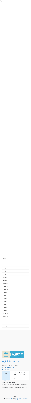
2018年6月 (5, 298)
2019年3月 (5, 274)
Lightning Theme (18, 398)
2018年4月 (5, 304)
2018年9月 (5, 292)
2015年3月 (5, 319)
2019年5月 (5, 268)
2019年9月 (5, 258)
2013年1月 (5, 323)
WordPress (10, 398)
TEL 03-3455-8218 (8, 367)
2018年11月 (5, 286)
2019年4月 (5, 271)
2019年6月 (5, 265)
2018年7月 (5, 295)
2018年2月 (5, 310)
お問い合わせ (8, 369)
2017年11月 (5, 316)
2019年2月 (5, 277)
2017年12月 (5, 313)
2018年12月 (5, 283)
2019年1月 (5, 280)
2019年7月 (5, 261)
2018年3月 (5, 307)
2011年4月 (5, 326)
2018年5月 (5, 301)
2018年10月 (5, 289)
